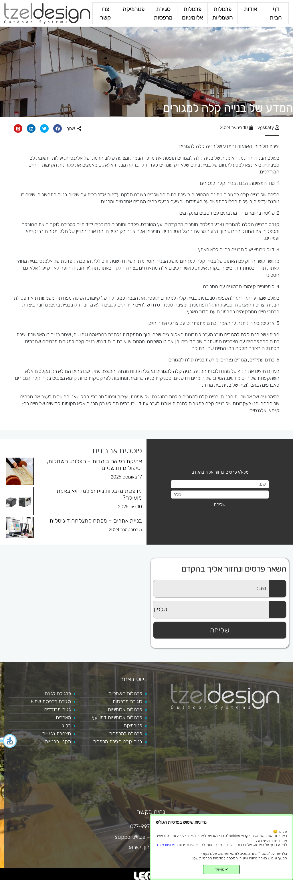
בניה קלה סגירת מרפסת (117, 741)
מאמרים (63, 717)
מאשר (221, 869)
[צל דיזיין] (47, 13)
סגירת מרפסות (163, 13)
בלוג (66, 725)
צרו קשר (105, 13)
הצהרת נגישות (56, 733)
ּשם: (149, 583)
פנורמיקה (133, 9)
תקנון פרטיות (58, 741)
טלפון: (148, 604)
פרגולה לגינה (58, 693)
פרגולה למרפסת (125, 733)
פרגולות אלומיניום (192, 13)
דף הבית (276, 13)
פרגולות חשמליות (222, 13)
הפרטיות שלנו (167, 845)
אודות (250, 9)
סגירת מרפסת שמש (51, 701)
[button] (8, 741)
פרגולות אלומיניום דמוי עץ (117, 717)
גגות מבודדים (57, 709)
